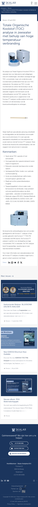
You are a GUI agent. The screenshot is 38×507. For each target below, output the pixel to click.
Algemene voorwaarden (24, 504)
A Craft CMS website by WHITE (19, 501)
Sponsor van (17, 491)
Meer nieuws (6, 276)
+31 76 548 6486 (19, 443)
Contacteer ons (19, 448)
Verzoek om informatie (19, 453)
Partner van (15, 489)
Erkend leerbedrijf (17, 486)
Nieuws (9, 8)
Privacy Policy (11, 504)
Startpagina (3, 8)
